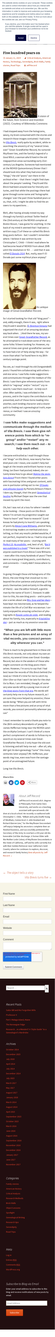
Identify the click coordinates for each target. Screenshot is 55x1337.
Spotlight (10, 1212)
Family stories (12, 1184)
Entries (11, 1260)
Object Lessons (13, 1207)
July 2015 (10, 1078)
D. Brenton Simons (37, 325)
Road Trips (15, 65)
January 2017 (12, 1154)
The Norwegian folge (15, 1024)
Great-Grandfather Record (33, 336)
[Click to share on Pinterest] (22, 782)
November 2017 (13, 1164)
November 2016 (13, 1145)
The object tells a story (18, 872)
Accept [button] (21, 37)
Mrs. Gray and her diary (38, 600)
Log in (8, 1255)
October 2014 (12, 1049)
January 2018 (12, 1097)
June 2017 (10, 1159)
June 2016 (10, 1131)
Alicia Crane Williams (26, 525)
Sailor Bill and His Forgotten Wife (21, 1010)
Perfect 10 (8, 544)
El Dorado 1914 (17, 253)
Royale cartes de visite (27, 614)
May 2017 (10, 1087)
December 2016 (13, 1150)
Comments (13, 1264)
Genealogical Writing (15, 1217)
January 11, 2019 (13, 58)
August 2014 (11, 1107)
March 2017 (11, 1083)
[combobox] (25, 988)
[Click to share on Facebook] (11, 782)
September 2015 (13, 1116)
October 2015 (12, 1121)
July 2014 (10, 1068)
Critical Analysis (34, 58)
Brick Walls (39, 61)
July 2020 (10, 1059)
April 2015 (10, 1111)
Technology (16, 61)
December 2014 (13, 1073)
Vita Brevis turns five (38, 877)
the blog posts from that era (18, 690)
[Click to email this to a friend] (5, 782)
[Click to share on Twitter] (16, 782)
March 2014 (11, 1102)
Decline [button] (34, 37)
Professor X (11, 1015)
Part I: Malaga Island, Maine (18, 1019)
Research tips (12, 1222)
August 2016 (11, 1135)
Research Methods (14, 1198)
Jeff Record (31, 65)
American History (14, 1188)
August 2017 (11, 1092)
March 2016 (11, 1126)
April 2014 (10, 1063)
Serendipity (27, 61)
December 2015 (13, 1054)
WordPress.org (13, 1269)
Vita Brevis (11, 142)
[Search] (47, 989)
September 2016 (13, 1140)
